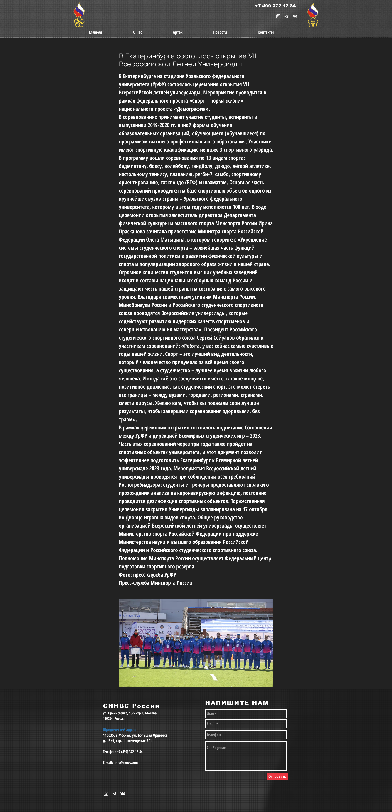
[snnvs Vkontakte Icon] (295, 16)
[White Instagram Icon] (278, 16)
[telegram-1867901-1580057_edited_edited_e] (286, 16)
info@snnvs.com (126, 762)
